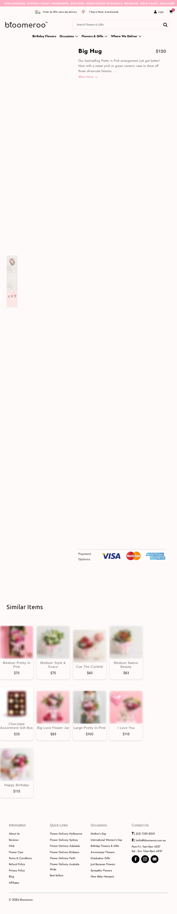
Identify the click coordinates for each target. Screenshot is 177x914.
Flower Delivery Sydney (64, 840)
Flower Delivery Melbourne (66, 834)
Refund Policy (17, 864)
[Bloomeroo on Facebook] (135, 859)
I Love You (126, 707)
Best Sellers (56, 875)
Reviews (13, 840)
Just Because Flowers (103, 864)
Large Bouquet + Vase (138, 91)
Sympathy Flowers (101, 870)
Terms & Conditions (20, 858)
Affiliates (14, 883)
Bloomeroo (26, 900)
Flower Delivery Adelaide (65, 846)
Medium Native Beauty (126, 642)
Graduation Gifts (100, 858)
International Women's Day (106, 840)
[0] (171, 12)
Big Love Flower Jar (53, 707)
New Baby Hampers (102, 876)
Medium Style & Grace (53, 642)
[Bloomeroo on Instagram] (145, 859)
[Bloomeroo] (26, 24)
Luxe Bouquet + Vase (157, 91)
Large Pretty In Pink (89, 707)
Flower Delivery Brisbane (64, 852)
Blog (11, 876)
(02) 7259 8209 (145, 834)
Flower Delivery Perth (62, 858)
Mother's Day (98, 834)
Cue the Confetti (89, 646)
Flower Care (16, 852)
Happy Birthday (16, 764)
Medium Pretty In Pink (16, 642)
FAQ (11, 846)
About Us (14, 834)
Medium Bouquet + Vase (120, 91)
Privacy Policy (17, 870)
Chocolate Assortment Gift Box (16, 703)
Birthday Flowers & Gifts (105, 846)
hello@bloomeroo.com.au (151, 840)
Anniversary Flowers (102, 852)
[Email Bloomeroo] (154, 859)
